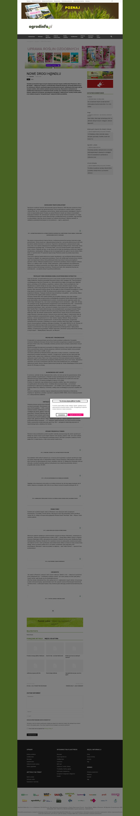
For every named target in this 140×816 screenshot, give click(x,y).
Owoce (48, 36)
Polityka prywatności (36, 1)
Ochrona (83, 36)
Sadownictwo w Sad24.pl (78, 1)
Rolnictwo (87, 1)
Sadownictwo (31, 36)
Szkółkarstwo (74, 36)
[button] (111, 37)
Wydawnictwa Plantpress (47, 1)
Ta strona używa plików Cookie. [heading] (70, 401)
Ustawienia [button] (61, 414)
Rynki (98, 36)
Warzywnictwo (57, 1)
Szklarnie (57, 36)
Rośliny (65, 36)
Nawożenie (90, 36)
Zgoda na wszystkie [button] (75, 414)
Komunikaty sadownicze (67, 1)
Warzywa (40, 36)
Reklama (28, 1)
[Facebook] (112, 1)
